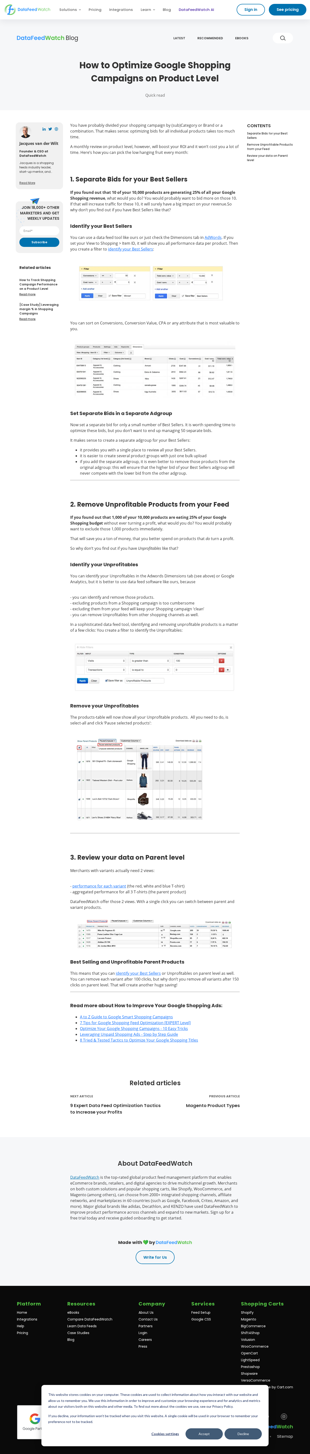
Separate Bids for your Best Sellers (267, 135)
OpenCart (249, 1353)
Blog (167, 9)
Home (22, 1312)
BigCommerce (253, 1326)
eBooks (241, 38)
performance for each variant (99, 886)
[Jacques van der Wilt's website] (56, 129)
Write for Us (155, 1257)
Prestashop (250, 1366)
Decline (243, 1434)
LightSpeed (250, 1360)
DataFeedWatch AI (196, 9)
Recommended (210, 38)
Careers (145, 1339)
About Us (146, 1312)
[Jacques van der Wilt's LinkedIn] (44, 129)
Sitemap (285, 1436)
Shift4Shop (250, 1332)
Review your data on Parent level (267, 158)
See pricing (288, 9)
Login (143, 1332)
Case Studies (78, 1332)
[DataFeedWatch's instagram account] (284, 1417)
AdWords (213, 237)
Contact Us (148, 1319)
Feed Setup (200, 1312)
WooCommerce (255, 1346)
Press (143, 1346)
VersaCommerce (255, 1380)
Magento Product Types (213, 1105)
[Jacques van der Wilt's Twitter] (50, 129)
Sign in (250, 9)
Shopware (249, 1373)
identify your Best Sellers (130, 249)
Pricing (95, 9)
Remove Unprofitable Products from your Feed (270, 146)
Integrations (121, 9)
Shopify (247, 1312)
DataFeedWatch (84, 1177)
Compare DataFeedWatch (89, 1319)
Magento (248, 1319)
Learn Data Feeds (82, 1326)
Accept (204, 1434)
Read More (27, 183)
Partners (146, 1326)
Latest (179, 38)
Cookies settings (165, 1434)
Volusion (248, 1339)
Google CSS (201, 1319)
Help (20, 1326)
